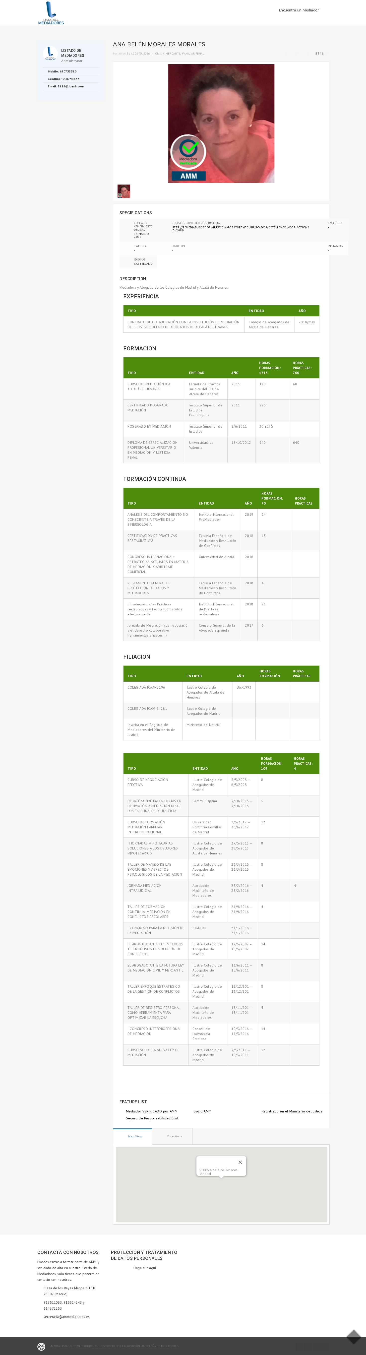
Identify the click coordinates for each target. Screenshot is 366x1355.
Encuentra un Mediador (299, 10)
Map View (134, 1136)
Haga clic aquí (144, 1268)
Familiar (188, 53)
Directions (175, 1136)
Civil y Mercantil (168, 53)
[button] (221, 1181)
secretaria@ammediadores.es (67, 1316)
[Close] (240, 1162)
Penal (200, 53)
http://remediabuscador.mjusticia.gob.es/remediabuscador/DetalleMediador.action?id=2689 (240, 228)
